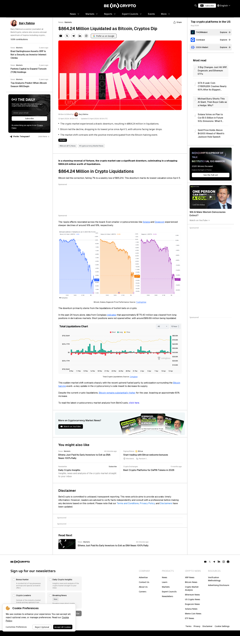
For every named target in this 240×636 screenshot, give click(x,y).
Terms (188, 626)
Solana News (191, 608)
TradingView (141, 302)
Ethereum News (192, 594)
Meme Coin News (193, 613)
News (60, 22)
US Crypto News (192, 599)
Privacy (197, 626)
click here (134, 402)
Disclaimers (166, 503)
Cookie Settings (222, 626)
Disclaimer (207, 626)
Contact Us (144, 582)
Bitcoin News (191, 582)
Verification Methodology (214, 579)
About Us (143, 587)
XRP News (189, 577)
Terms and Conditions (128, 503)
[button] (28, 583)
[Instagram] (86, 36)
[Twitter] (67, 36)
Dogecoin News (192, 604)
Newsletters (167, 596)
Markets (68, 22)
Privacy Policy (147, 503)
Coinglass (134, 377)
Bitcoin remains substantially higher (117, 392)
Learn (164, 582)
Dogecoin (159, 221)
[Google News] (228, 561)
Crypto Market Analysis (191, 588)
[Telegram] (73, 36)
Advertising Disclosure (218, 585)
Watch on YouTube (199, 220)
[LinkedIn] (80, 36)
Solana (146, 221)
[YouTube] (60, 36)
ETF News (189, 618)
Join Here (42, 136)
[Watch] (211, 197)
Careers (142, 591)
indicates (111, 314)
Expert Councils (169, 591)
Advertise (143, 577)
